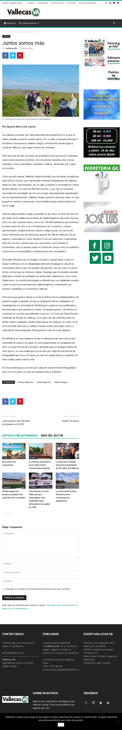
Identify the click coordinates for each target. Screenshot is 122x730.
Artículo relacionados (20, 435)
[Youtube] (118, 3)
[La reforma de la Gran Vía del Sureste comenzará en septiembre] (67, 481)
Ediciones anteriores (87, 3)
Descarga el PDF (114, 45)
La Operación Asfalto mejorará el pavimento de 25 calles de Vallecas (67, 465)
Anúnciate (71, 3)
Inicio (4, 31)
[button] (115, 23)
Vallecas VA (11, 48)
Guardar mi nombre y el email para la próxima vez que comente (38, 589)
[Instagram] (110, 3)
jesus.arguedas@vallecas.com (66, 669)
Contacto (31, 3)
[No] (118, 721)
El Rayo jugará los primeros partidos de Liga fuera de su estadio (13, 494)
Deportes (7, 487)
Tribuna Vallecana (25, 382)
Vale (61, 724)
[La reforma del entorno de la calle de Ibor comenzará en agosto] (40, 451)
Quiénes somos (57, 3)
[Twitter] (114, 3)
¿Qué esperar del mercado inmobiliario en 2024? (16, 422)
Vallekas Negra (61, 382)
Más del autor (52, 435)
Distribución (43, 3)
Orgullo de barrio (70, 420)
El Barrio (14, 31)
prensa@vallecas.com (13, 652)
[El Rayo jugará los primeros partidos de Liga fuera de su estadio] (14, 481)
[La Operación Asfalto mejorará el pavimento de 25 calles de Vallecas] (67, 451)
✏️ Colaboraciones (28, 23)
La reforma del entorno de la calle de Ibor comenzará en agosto (40, 465)
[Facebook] (106, 3)
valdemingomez (44, 382)
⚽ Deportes (10, 23)
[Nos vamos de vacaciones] (14, 451)
